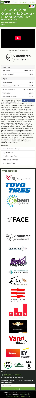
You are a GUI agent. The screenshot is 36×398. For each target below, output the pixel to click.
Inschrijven (18, 389)
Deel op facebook (29, 101)
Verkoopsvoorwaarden (12, 396)
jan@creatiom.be (24, 394)
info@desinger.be (27, 393)
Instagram (7, 374)
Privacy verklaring (25, 396)
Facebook (17, 374)
